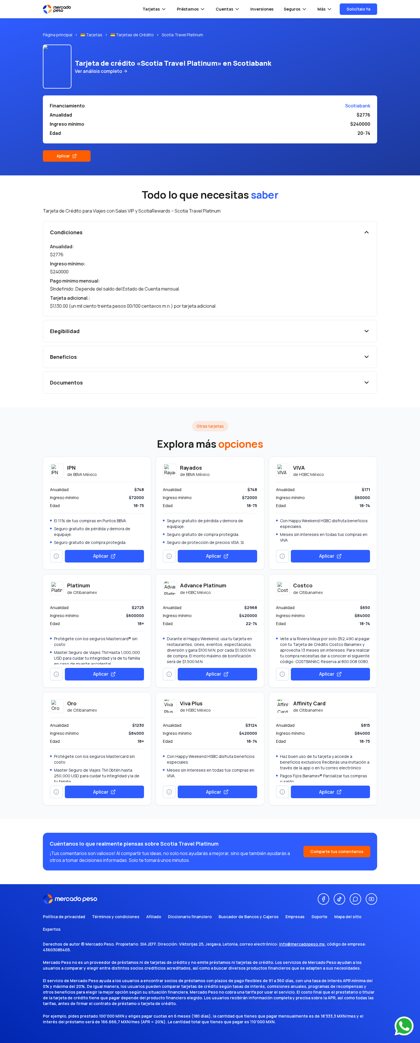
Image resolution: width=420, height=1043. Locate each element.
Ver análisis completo (98, 71)
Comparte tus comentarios (336, 851)
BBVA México (85, 474)
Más (321, 9)
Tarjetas (151, 9)
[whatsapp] (355, 899)
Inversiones (261, 9)
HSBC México (311, 474)
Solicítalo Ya (358, 9)
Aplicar (63, 156)
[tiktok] (339, 899)
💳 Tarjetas (91, 34)
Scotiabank (357, 106)
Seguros (292, 9)
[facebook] (323, 899)
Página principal (57, 34)
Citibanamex (85, 592)
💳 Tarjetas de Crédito (132, 34)
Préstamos (188, 9)
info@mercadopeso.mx (302, 944)
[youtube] (371, 899)
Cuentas (224, 9)
